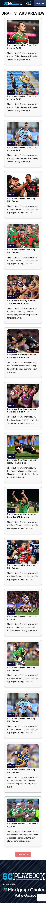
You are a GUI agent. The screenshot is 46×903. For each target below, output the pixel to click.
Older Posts (23, 854)
